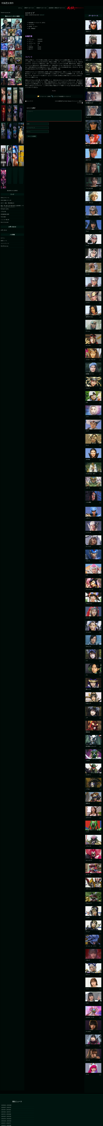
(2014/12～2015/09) (6, 1125)
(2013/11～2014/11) (6, 1123)
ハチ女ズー (21, 140)
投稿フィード (4, 240)
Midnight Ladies (5, 208)
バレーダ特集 (3, 99)
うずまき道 (3, 211)
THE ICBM (3, 216)
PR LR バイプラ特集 (9, 115)
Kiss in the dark (4, 222)
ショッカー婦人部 (5, 219)
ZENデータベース (29, 8)
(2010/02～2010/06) (6, 1105)
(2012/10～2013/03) (6, 1118)
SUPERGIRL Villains (15, 161)
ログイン (3, 238)
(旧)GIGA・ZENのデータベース (57, 8)
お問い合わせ (4, 230)
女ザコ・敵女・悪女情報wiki (7, 203)
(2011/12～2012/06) (6, 1114)
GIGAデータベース (42, 8)
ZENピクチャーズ (5, 197)
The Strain (9, 135)
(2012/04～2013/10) (6, 1121)
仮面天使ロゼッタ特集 (21, 114)
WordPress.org (4, 246)
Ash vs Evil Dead (15, 133)
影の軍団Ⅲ (21, 162)
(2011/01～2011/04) (6, 1109)
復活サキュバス (9, 161)
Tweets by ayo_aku (5, 12)
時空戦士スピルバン (3, 132)
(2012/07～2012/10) (6, 1116)
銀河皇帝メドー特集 (15, 97)
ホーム (20, 8)
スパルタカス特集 (3, 115)
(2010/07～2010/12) (6, 1107)
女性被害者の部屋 (5, 214)
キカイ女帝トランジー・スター (3, 157)
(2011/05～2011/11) (6, 1112)
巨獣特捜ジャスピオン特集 (9, 95)
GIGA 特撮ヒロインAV (6, 200)
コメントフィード (5, 243)
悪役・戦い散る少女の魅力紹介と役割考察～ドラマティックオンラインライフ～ (12, 206)
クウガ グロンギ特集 (22, 97)
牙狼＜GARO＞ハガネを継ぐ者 (3, 180)
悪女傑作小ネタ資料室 (12, 190)
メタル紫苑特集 (15, 116)
